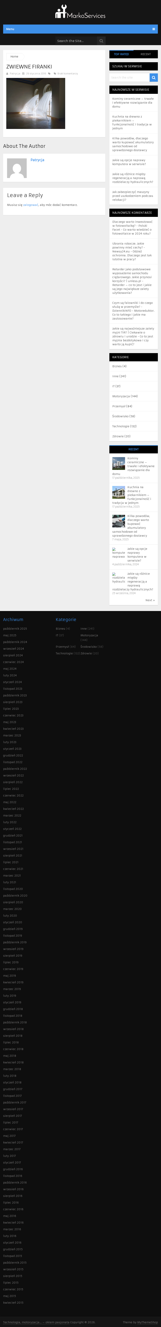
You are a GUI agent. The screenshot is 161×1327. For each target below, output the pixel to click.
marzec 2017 (12, 1149)
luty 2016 (9, 1236)
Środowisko (120, 416)
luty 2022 (9, 822)
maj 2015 (9, 1296)
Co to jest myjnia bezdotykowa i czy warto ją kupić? (132, 340)
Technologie (120, 426)
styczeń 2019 (12, 1002)
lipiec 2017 (10, 1122)
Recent (146, 54)
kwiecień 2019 (13, 982)
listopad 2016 (12, 1176)
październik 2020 (15, 895)
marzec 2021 (12, 875)
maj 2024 (9, 668)
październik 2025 (15, 628)
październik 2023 (15, 695)
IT (113, 386)
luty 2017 (9, 1156)
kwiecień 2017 (13, 1142)
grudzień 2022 (13, 755)
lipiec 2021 (10, 862)
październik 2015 (15, 1262)
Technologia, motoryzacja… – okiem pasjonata (36, 1322)
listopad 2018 (12, 1015)
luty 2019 (9, 995)
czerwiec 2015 (13, 1289)
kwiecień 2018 (13, 1062)
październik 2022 (15, 769)
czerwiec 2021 (13, 869)
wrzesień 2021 (13, 849)
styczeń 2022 (12, 829)
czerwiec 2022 (13, 795)
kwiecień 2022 (13, 809)
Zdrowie (118, 436)
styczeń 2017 (12, 1162)
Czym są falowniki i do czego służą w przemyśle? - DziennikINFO (132, 306)
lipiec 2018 (11, 1042)
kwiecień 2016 (13, 1222)
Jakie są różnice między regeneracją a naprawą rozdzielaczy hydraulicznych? (132, 178)
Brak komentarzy (67, 73)
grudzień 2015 (13, 1249)
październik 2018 (15, 1022)
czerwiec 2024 (13, 662)
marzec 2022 (12, 815)
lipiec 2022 (11, 789)
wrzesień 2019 (13, 949)
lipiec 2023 (11, 709)
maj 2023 (9, 722)
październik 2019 (15, 942)
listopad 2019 (12, 935)
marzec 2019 (12, 989)
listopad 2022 (12, 762)
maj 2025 (9, 635)
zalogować (30, 205)
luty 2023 (9, 742)
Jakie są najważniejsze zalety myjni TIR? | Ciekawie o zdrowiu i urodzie (133, 332)
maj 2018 (9, 1056)
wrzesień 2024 (13, 648)
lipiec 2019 (10, 962)
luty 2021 (9, 882)
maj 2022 (9, 802)
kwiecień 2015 (13, 1302)
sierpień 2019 (12, 955)
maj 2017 (9, 1136)
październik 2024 (15, 642)
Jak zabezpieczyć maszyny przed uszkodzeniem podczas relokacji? (132, 196)
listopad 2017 (12, 1096)
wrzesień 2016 (13, 1189)
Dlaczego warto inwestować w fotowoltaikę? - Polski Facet (132, 225)
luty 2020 (10, 915)
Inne (115, 376)
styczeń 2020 (12, 922)
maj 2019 (9, 975)
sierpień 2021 (12, 855)
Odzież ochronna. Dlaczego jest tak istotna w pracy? (132, 255)
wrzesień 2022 (13, 775)
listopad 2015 (12, 1256)
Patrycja (15, 73)
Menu (10, 29)
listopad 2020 (13, 889)
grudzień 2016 (13, 1169)
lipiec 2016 (11, 1202)
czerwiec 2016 (13, 1209)
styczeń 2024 (12, 682)
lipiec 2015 (10, 1282)
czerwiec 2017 (13, 1129)
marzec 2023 (12, 735)
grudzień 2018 (13, 1009)
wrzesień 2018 (13, 1029)
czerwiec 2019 (13, 969)
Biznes (117, 366)
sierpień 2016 (12, 1196)
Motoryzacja (121, 396)
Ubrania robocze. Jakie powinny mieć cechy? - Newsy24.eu (128, 247)
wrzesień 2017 (13, 1109)
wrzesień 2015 (13, 1269)
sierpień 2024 (13, 655)
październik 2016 (15, 1182)
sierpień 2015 (12, 1276)
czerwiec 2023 (13, 715)
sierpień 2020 (13, 902)
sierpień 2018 (13, 1035)
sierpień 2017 (12, 1116)
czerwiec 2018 (13, 1049)
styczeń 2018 (12, 1082)
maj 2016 (9, 1216)
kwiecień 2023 (13, 729)
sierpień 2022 (13, 782)
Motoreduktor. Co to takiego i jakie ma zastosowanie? (133, 314)
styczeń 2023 (12, 749)
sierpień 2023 (12, 702)
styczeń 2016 (12, 1242)
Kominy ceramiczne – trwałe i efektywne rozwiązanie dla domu (133, 102)
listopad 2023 (12, 688)
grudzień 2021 (13, 835)
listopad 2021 (12, 842)
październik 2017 (14, 1102)
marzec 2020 (12, 909)
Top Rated (121, 54)
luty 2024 (10, 675)
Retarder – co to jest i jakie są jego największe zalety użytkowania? (132, 289)
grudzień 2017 (12, 1089)
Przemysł (118, 406)
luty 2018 (9, 1076)
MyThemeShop (147, 1322)
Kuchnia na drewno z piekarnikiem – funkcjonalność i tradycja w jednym (131, 495)
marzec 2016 (12, 1229)
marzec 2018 (12, 1069)
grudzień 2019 (13, 929)
